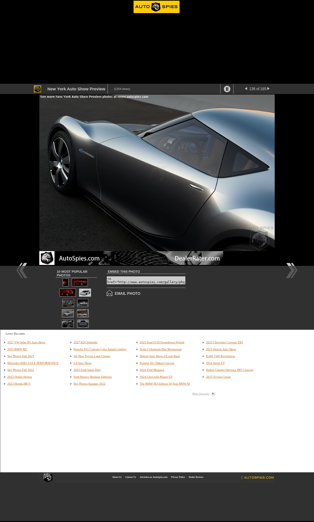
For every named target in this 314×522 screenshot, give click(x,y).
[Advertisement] (157, 49)
